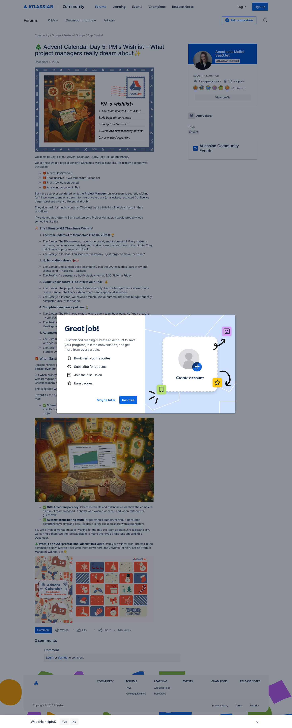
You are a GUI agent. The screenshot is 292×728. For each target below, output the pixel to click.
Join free (128, 400)
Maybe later (106, 400)
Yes (64, 721)
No (74, 721)
